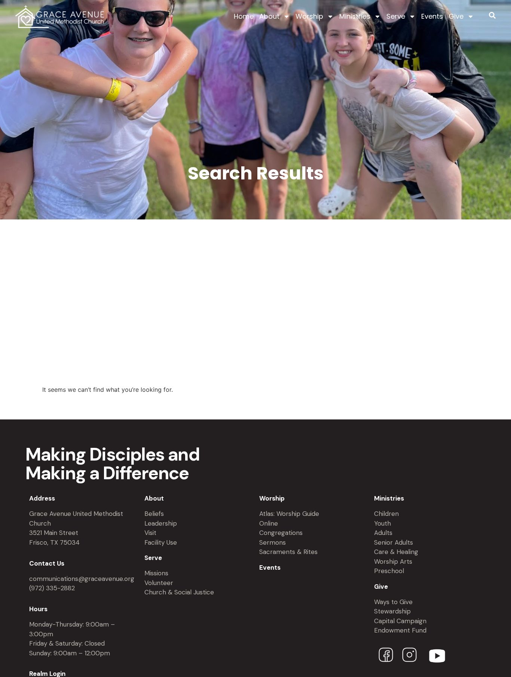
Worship (309, 16)
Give (456, 16)
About (269, 16)
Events (432, 16)
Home (244, 16)
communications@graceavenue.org (81, 579)
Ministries (354, 16)
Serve (395, 16)
